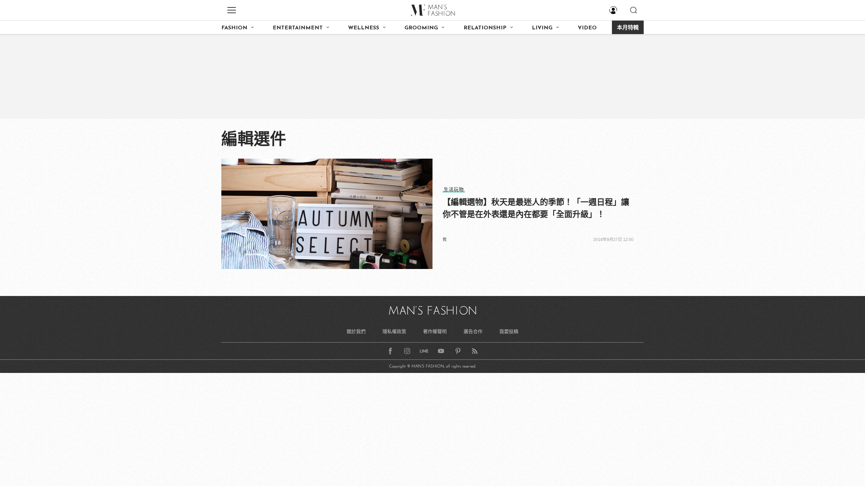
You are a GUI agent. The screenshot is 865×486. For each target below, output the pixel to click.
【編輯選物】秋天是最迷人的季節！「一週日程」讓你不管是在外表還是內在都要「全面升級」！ (536, 208)
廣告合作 (473, 331)
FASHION (234, 28)
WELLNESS (363, 28)
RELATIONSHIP (485, 28)
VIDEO (587, 28)
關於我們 (356, 331)
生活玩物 (454, 189)
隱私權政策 (394, 331)
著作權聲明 (435, 331)
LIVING (542, 28)
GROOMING (421, 28)
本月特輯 (628, 28)
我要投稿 (508, 331)
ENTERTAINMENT (298, 28)
